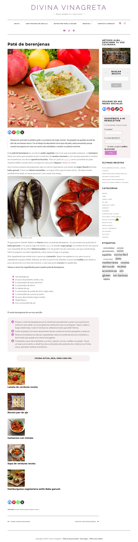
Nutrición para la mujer (65, 23)
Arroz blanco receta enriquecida (113, 179)
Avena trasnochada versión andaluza (114, 173)
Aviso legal (84, 538)
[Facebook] (10, 132)
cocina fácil (121, 254)
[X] (22, 132)
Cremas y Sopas (107, 199)
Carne (104, 196)
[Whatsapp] (18, 132)
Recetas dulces (107, 222)
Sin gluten (31, 509)
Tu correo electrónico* (112, 138)
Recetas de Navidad (108, 219)
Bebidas (104, 193)
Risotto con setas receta (85, 521)
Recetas (86, 23)
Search (116, 85)
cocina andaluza (108, 248)
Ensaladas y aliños (108, 205)
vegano (106, 279)
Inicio (17, 23)
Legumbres (105, 211)
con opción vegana (108, 259)
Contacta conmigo (106, 23)
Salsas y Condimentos (109, 228)
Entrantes (16, 509)
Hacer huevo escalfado (20, 521)
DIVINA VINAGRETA (69, 7)
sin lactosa (120, 275)
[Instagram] (108, 109)
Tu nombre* (108, 129)
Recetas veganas (24, 509)
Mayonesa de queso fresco (111, 176)
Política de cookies (96, 538)
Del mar (104, 202)
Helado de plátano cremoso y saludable (115, 182)
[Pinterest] (14, 132)
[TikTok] (117, 109)
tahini (48, 245)
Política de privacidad (70, 538)
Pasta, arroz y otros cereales (111, 217)
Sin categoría (106, 231)
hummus (67, 159)
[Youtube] (121, 109)
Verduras (36, 509)
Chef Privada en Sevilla (37, 23)
